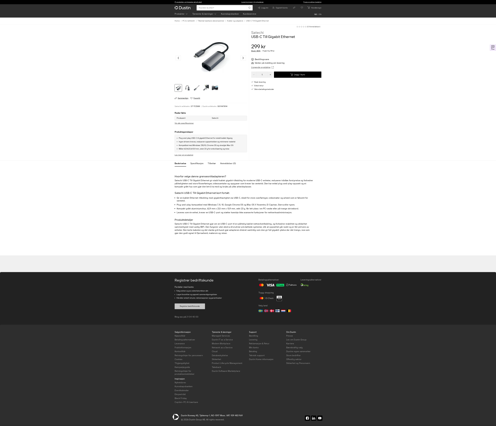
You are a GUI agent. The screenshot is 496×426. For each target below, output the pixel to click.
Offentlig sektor (293, 359)
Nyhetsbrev (180, 382)
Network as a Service (222, 347)
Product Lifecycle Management (227, 363)
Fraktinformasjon (183, 347)
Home (177, 21)
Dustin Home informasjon (261, 359)
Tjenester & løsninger (202, 14)
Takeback (216, 367)
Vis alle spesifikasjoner (184, 123)
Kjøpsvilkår (180, 336)
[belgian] (289, 311)
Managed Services (221, 336)
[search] (249, 7)
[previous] (178, 58)
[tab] (181, 163)
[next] (243, 58)
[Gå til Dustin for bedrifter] (183, 7)
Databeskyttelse (220, 355)
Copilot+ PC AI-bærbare (186, 402)
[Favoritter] (302, 7)
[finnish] (278, 311)
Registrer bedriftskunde (190, 306)
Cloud (215, 351)
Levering (253, 339)
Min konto (254, 347)
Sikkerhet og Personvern (298, 363)
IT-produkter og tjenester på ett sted (188, 2)
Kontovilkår (180, 351)
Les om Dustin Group (296, 339)
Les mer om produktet (184, 155)
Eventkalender (182, 390)
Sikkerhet (216, 359)
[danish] (272, 311)
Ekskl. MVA (256, 51)
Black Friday (181, 398)
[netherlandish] (283, 311)
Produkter (180, 14)
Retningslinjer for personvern (189, 355)
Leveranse (180, 343)
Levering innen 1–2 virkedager (252, 2)
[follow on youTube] (319, 418)
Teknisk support (257, 355)
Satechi (257, 33)
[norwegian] (266, 311)
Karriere (290, 343)
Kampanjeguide (182, 367)
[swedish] (260, 311)
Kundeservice (249, 14)
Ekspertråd (180, 394)
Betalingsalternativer (185, 339)
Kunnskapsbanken (230, 14)
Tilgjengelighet (182, 363)
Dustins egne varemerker (298, 351)
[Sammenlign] (294, 7)
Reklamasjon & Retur (259, 343)
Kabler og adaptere (235, 21)
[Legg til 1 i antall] (270, 75)
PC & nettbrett (189, 21)
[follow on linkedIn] (313, 418)
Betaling (253, 351)
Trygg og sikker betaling (312, 2)
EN (320, 14)
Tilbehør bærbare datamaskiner (211, 21)
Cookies (178, 359)
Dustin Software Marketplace (226, 371)
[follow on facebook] (307, 418)
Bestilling (253, 336)
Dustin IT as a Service (222, 339)
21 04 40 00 (192, 317)
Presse (289, 336)
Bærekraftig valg (294, 347)
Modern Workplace (221, 343)
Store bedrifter (293, 355)
